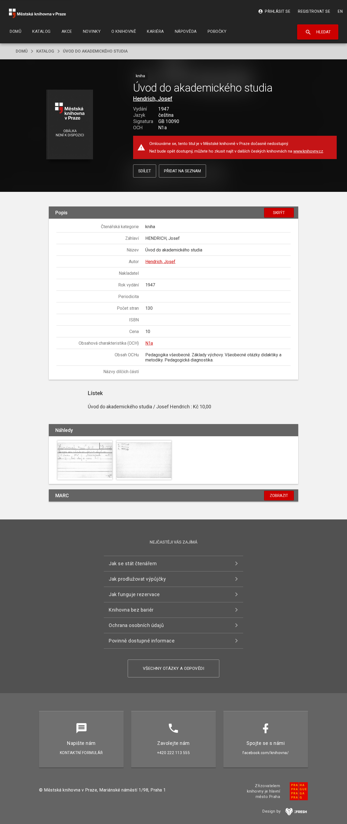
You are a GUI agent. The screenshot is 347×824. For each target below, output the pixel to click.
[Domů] (37, 13)
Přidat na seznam (182, 171)
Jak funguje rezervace (134, 594)
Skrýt (279, 213)
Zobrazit (279, 495)
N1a (149, 343)
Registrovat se (314, 11)
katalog (45, 51)
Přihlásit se (274, 11)
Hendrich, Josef (152, 98)
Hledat (318, 32)
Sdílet (144, 171)
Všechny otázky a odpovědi (173, 668)
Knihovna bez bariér (131, 610)
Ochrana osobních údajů (136, 625)
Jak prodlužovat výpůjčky (137, 579)
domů (22, 51)
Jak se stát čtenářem (133, 563)
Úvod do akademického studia (95, 51)
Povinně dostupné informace (142, 641)
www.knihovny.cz (308, 151)
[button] (69, 124)
